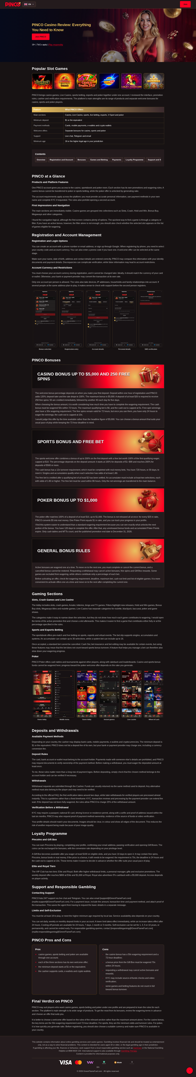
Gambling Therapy (129, 1051)
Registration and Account (61, 160)
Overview (41, 160)
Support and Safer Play (158, 160)
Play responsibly (56, 44)
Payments (116, 160)
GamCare (137, 1048)
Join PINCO (40, 37)
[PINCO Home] (13, 4)
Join (185, 4)
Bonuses (82, 160)
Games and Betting (99, 160)
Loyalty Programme (134, 160)
